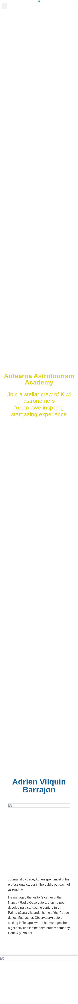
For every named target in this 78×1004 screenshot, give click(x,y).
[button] (4, 6)
